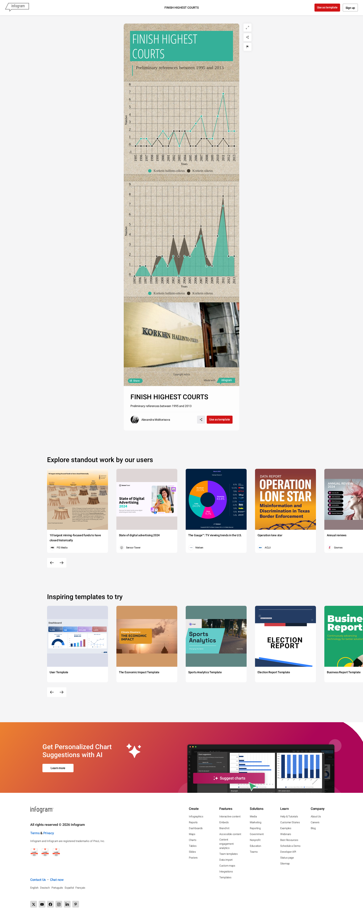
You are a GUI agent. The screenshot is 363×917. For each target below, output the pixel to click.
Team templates (228, 853)
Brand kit (224, 828)
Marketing (255, 822)
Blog (313, 828)
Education (255, 845)
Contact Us (38, 880)
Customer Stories (290, 822)
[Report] (247, 47)
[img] (134, 276)
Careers (315, 822)
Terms (35, 833)
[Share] (247, 37)
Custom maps (227, 865)
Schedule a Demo (290, 845)
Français (80, 887)
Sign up (350, 7)
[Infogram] (17, 7)
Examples (285, 828)
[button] (167, 171)
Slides (192, 851)
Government (257, 834)
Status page (287, 857)
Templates (225, 877)
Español (69, 887)
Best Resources (289, 840)
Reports (193, 822)
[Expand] (247, 28)
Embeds (224, 822)
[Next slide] (62, 563)
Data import (226, 859)
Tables (192, 845)
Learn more (58, 768)
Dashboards (196, 828)
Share (136, 380)
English (34, 887)
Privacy (48, 833)
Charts (192, 840)
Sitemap (285, 863)
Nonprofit (255, 840)
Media (253, 816)
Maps (192, 834)
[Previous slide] (52, 563)
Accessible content (230, 834)
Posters (193, 857)
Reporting (255, 828)
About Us (316, 816)
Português (57, 887)
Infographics (196, 816)
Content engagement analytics (226, 844)
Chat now (57, 880)
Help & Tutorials (289, 816)
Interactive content (229, 816)
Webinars (285, 834)
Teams (254, 851)
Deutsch (45, 887)
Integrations (226, 871)
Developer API (288, 851)
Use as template (327, 7)
